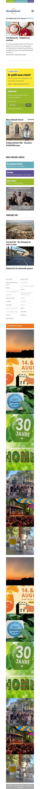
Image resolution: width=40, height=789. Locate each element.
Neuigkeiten (10, 318)
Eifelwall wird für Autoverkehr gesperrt (19, 268)
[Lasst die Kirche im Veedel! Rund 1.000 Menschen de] (20, 484)
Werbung (23, 315)
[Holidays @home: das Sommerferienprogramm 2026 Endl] (20, 456)
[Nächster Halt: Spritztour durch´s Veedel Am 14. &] (20, 372)
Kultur (8, 315)
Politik (22, 289)
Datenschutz (28, 785)
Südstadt (8, 35)
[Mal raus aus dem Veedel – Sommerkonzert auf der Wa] (20, 513)
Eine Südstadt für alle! (11, 283)
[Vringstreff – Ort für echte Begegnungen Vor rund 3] (20, 428)
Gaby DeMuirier (11, 54)
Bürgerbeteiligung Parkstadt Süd (26, 293)
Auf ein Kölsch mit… (12, 308)
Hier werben (10, 1)
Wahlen (22, 305)
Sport (22, 308)
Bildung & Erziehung (12, 291)
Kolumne (9, 305)
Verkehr (23, 301)
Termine (31, 1)
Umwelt (22, 298)
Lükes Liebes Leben (12, 311)
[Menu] (32, 11)
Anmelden (28, 105)
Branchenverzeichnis (21, 1)
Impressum (20, 787)
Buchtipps (9, 279)
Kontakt (10, 785)
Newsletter (24, 279)
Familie (8, 288)
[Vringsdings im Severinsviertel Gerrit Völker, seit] (20, 400)
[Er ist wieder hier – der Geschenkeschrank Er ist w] (20, 541)
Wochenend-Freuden (14, 109)
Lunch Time (11, 101)
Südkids (8, 294)
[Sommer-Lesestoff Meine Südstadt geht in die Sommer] (20, 344)
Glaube (8, 301)
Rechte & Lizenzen (19, 785)
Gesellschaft (10, 298)
